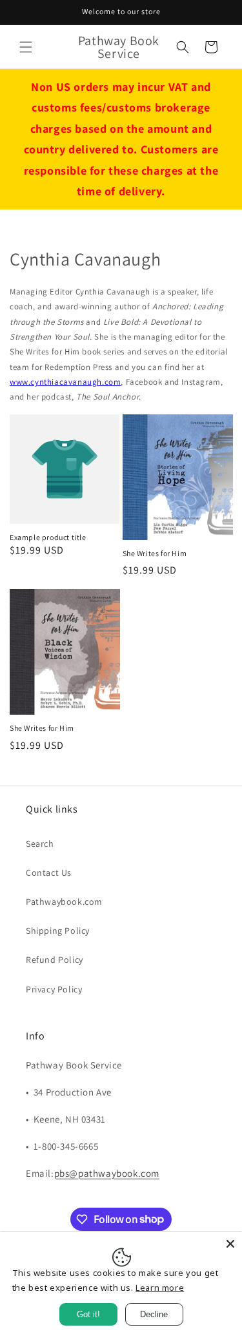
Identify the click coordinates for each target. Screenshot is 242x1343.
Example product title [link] (48, 537)
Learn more (160, 1287)
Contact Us (49, 872)
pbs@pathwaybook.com (106, 1173)
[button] (26, 47)
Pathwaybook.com (64, 901)
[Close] (230, 1243)
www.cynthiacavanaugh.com (65, 381)
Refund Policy (54, 959)
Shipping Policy (58, 930)
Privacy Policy (54, 989)
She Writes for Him (155, 553)
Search (40, 843)
